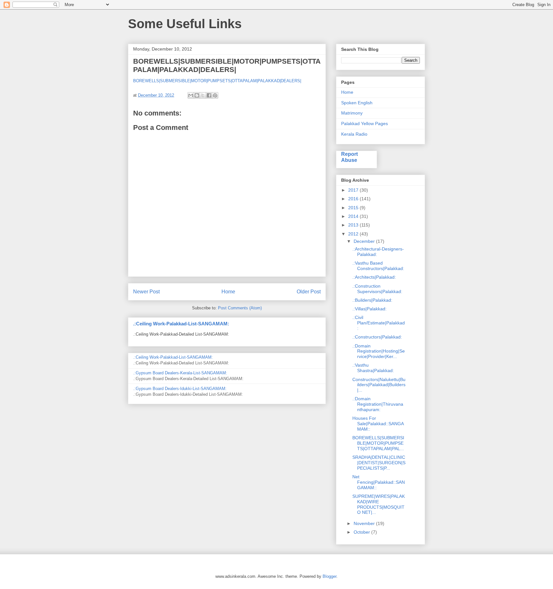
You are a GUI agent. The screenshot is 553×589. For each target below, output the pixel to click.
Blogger (329, 576)
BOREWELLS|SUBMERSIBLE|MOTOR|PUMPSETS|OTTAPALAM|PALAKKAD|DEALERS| (217, 80)
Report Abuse (349, 157)
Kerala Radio (354, 134)
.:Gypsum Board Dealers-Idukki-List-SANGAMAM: (180, 388)
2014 (354, 216)
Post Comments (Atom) (240, 308)
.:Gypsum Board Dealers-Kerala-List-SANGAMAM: (180, 372)
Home (228, 291)
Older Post (309, 291)
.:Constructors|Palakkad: (377, 336)
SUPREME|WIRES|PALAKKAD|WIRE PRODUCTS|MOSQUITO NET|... (378, 504)
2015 (354, 207)
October (362, 532)
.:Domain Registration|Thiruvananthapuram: (377, 404)
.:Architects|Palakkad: (374, 277)
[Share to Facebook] (209, 95)
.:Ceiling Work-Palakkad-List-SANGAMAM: (181, 323)
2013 (354, 224)
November (365, 523)
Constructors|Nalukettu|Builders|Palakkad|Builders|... (378, 385)
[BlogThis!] (197, 95)
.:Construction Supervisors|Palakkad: (377, 288)
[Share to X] (203, 95)
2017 (354, 190)
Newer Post (146, 291)
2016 (354, 198)
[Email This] (191, 95)
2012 (354, 233)
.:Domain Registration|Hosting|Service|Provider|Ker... (378, 351)
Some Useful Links (185, 24)
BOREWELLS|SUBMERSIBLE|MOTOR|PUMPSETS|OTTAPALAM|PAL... (378, 443)
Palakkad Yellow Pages (364, 123)
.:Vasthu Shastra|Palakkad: (373, 367)
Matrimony (352, 112)
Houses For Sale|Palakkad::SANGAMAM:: (378, 424)
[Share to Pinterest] (215, 95)
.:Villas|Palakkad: (369, 308)
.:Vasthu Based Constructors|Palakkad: (378, 265)
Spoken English (357, 102)
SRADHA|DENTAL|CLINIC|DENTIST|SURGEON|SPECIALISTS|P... (378, 463)
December (365, 241)
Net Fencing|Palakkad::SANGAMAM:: (378, 482)
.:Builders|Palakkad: (372, 300)
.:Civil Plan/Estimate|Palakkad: (378, 323)
